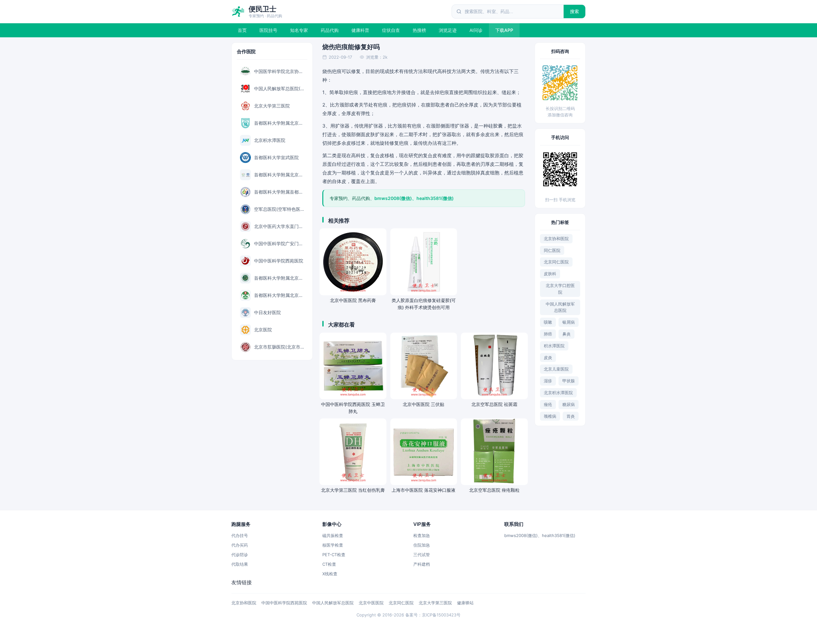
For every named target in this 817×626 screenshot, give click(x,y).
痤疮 (548, 404)
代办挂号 (239, 535)
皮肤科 (550, 273)
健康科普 (360, 30)
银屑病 (568, 322)
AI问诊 (476, 30)
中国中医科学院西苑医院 (284, 602)
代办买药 (239, 545)
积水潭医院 (554, 345)
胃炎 (570, 416)
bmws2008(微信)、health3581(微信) (539, 535)
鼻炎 (566, 333)
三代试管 (421, 554)
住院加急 (421, 545)
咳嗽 (548, 322)
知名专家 (299, 30)
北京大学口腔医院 (560, 289)
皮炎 (548, 357)
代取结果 (239, 564)
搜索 (574, 11)
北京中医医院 (371, 602)
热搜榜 (419, 30)
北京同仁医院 (556, 261)
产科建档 (421, 564)
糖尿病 (568, 404)
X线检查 (329, 573)
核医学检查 (332, 545)
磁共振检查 (332, 535)
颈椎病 (550, 416)
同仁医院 (552, 250)
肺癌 (548, 333)
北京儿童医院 (556, 369)
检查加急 (421, 535)
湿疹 (548, 380)
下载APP (504, 30)
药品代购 (330, 30)
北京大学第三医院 (435, 602)
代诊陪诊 (239, 554)
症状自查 (391, 30)
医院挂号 (268, 30)
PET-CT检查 (333, 554)
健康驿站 (465, 602)
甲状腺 (568, 380)
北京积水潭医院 (558, 392)
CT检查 (329, 564)
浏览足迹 (448, 30)
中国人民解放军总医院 (560, 307)
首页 (242, 30)
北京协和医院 (556, 238)
